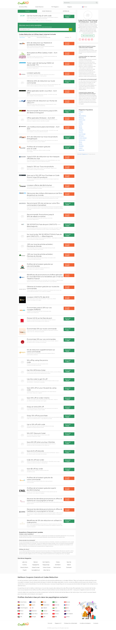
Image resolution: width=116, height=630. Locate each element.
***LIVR (67, 147)
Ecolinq (25, 564)
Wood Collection (24, 567)
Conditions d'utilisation (85, 623)
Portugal (33, 616)
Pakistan (45, 610)
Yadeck (69, 564)
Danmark (57, 605)
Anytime (81, 124)
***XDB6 (67, 469)
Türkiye (21, 613)
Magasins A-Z (85, 154)
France (68, 605)
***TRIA (67, 389)
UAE (21, 616)
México (21, 610)
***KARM (67, 371)
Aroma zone (82, 140)
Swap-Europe (35, 567)
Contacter (95, 623)
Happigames (35, 564)
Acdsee (81, 122)
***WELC (67, 361)
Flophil (24, 570)
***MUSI (67, 416)
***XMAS (67, 398)
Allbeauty (81, 118)
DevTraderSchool (47, 562)
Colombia (22, 605)
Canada (68, 602)
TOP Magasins (55, 6)
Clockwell (68, 567)
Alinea (80, 142)
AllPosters (81, 136)
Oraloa (58, 562)
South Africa (34, 613)
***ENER (67, 137)
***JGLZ (67, 452)
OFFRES (67, 43)
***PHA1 (67, 425)
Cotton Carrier (47, 567)
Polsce (68, 616)
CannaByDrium (36, 570)
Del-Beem (58, 564)
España (33, 605)
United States (23, 602)
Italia (67, 607)
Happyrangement (47, 564)
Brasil (56, 602)
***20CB (67, 407)
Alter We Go (46, 570)
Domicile (79, 154)
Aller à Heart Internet (87, 35)
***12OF (67, 521)
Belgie (44, 602)
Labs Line (24, 562)
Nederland (34, 610)
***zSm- (67, 329)
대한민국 (45, 607)
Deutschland (46, 605)
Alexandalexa (82, 116)
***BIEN (67, 204)
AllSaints (81, 130)
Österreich (45, 613)
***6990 (67, 225)
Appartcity (81, 150)
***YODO (67, 460)
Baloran (36, 562)
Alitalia (80, 128)
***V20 (67, 82)
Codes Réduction (39, 6)
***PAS (67, 111)
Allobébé (81, 146)
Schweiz (57, 613)
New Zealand (69, 613)
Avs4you (81, 112)
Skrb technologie (58, 567)
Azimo (80, 126)
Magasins (69, 6)
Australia (33, 602)
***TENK (67, 340)
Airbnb (80, 144)
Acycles (81, 132)
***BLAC (67, 319)
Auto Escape (82, 134)
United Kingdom (24, 607)
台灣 (44, 616)
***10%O (67, 434)
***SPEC (67, 443)
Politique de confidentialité (70, 623)
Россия (68, 610)
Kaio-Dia (69, 562)
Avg (80, 114)
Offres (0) (66, 11)
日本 (32, 607)
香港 (56, 616)
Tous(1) (27, 11)
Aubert (81, 148)
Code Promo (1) (46, 11)
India (56, 607)
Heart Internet (92, 154)
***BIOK (67, 350)
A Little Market (83, 138)
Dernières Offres (23, 6)
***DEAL (67, 16)
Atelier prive (82, 120)
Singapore (57, 610)
